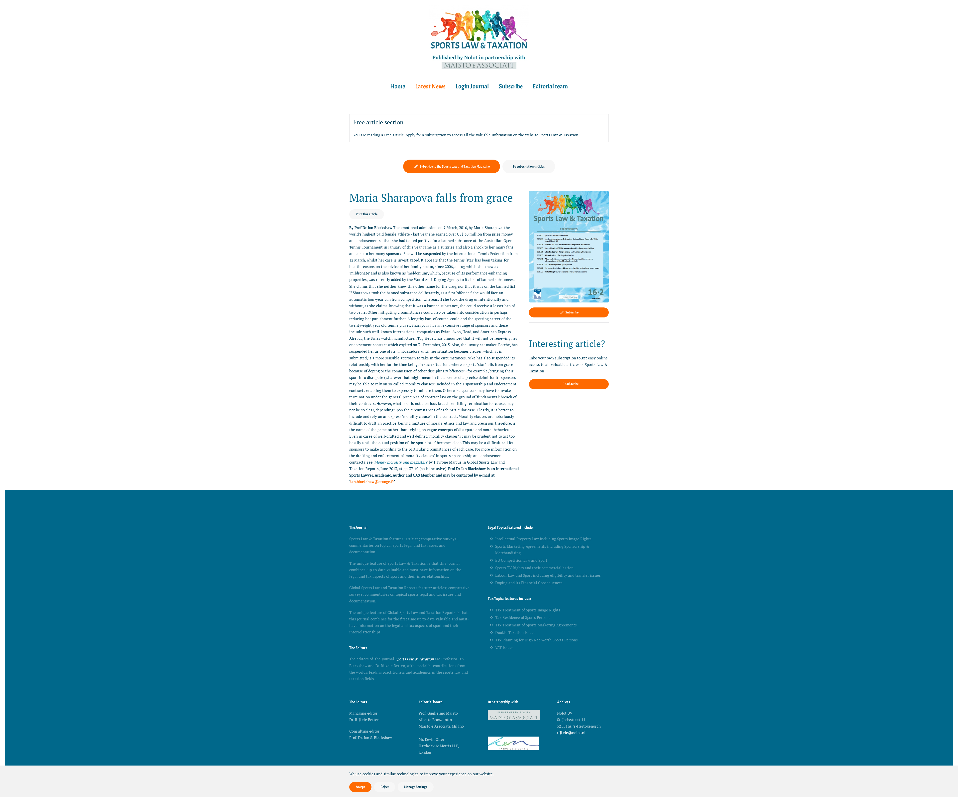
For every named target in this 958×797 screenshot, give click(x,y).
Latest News (430, 86)
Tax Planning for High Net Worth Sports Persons (536, 639)
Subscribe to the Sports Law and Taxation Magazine (455, 166)
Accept (360, 787)
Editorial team (550, 86)
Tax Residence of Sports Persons (522, 617)
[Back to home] (479, 38)
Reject (384, 787)
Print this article (366, 214)
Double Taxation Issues (515, 632)
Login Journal (472, 86)
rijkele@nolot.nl (571, 732)
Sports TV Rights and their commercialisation (534, 567)
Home (397, 86)
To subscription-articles (529, 166)
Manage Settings (415, 787)
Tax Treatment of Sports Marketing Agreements (536, 624)
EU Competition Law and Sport (521, 560)
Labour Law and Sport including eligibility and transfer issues (548, 575)
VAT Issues (504, 647)
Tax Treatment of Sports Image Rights (527, 609)
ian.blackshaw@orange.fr (372, 481)
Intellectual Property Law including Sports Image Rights (543, 538)
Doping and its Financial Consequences (529, 582)
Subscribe (511, 86)
